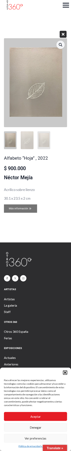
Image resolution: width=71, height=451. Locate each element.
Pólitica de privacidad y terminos (35, 446)
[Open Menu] (66, 5)
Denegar (35, 427)
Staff (7, 312)
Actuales (10, 357)
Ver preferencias (35, 438)
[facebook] (7, 278)
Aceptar (35, 416)
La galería (10, 305)
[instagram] (23, 278)
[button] (65, 373)
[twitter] (15, 278)
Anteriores (11, 364)
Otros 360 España (16, 331)
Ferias (8, 338)
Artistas (9, 299)
